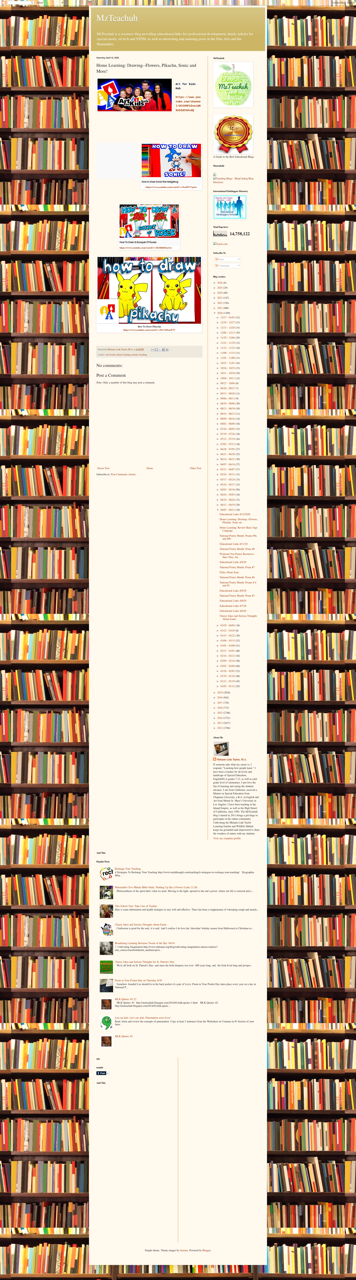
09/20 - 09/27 (227, 388)
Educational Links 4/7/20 (233, 606)
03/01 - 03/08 (227, 645)
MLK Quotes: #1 (124, 1036)
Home (150, 468)
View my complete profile (227, 838)
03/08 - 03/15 (227, 640)
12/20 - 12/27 (227, 322)
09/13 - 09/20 (227, 393)
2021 (220, 308)
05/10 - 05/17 (227, 484)
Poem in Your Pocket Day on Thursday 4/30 (138, 980)
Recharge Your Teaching (128, 868)
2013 (220, 723)
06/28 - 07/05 (227, 449)
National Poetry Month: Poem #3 (237, 595)
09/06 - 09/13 (227, 398)
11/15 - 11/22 (227, 347)
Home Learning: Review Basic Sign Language (238, 529)
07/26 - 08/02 (227, 429)
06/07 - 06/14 (227, 464)
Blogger (206, 1250)
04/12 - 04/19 (227, 504)
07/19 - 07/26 (227, 434)
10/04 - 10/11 (227, 378)
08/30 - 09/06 (227, 403)
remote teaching (139, 354)
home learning (123, 354)
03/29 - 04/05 (227, 625)
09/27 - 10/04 (227, 383)
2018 (220, 697)
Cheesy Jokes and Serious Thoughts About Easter (238, 617)
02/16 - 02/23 (227, 655)
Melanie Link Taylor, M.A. (232, 759)
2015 (220, 712)
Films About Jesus (229, 572)
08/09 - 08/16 (227, 418)
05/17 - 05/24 (227, 479)
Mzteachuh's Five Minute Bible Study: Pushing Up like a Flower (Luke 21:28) (156, 887)
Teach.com (222, 244)
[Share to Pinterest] (167, 350)
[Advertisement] (124, 1113)
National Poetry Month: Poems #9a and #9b (238, 537)
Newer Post (103, 468)
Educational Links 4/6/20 (233, 611)
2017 (220, 702)
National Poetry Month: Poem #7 (237, 567)
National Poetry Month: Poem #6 (237, 577)
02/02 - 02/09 (227, 666)
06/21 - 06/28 (227, 454)
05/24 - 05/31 (227, 474)
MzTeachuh (117, 17)
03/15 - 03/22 (227, 635)
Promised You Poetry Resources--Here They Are (237, 555)
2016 (220, 707)
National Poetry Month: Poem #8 (237, 549)
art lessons (111, 354)
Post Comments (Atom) (123, 474)
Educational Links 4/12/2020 (235, 514)
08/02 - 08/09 (227, 423)
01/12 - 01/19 (227, 681)
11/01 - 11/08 (227, 358)
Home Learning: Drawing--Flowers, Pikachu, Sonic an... (239, 520)
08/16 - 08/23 (227, 413)
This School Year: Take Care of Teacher (136, 906)
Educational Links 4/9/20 (233, 562)
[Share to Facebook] (163, 350)
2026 (220, 282)
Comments (224, 265)
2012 (220, 728)
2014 (220, 718)
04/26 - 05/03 (227, 494)
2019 (220, 692)
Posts (221, 259)
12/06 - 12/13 (227, 332)
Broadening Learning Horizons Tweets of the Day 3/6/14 (145, 943)
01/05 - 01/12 (227, 686)
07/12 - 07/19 (227, 439)
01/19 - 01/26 (227, 676)
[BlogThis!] (156, 350)
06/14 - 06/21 (227, 459)
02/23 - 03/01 (227, 650)
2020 (220, 313)
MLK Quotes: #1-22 (125, 999)
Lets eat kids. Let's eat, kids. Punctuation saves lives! (143, 1017)
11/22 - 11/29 (227, 342)
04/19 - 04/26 (227, 499)
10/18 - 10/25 (227, 368)
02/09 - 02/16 (227, 660)
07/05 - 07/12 (227, 444)
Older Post (195, 468)
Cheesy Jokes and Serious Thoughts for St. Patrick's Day (144, 962)
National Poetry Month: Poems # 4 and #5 (238, 584)
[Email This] (153, 350)
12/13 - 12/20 (227, 327)
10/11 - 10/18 (227, 373)
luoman (184, 1250)
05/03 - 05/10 (227, 489)
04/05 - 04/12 (227, 509)
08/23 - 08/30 (227, 408)
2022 (220, 303)
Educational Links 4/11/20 (234, 544)
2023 (220, 297)
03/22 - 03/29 (227, 630)
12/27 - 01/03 (227, 317)
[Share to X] (160, 350)
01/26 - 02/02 (227, 671)
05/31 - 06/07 (227, 469)
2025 (220, 287)
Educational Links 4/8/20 (233, 600)
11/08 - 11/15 (227, 353)
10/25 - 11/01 (227, 363)
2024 (220, 292)
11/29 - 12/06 (227, 337)
